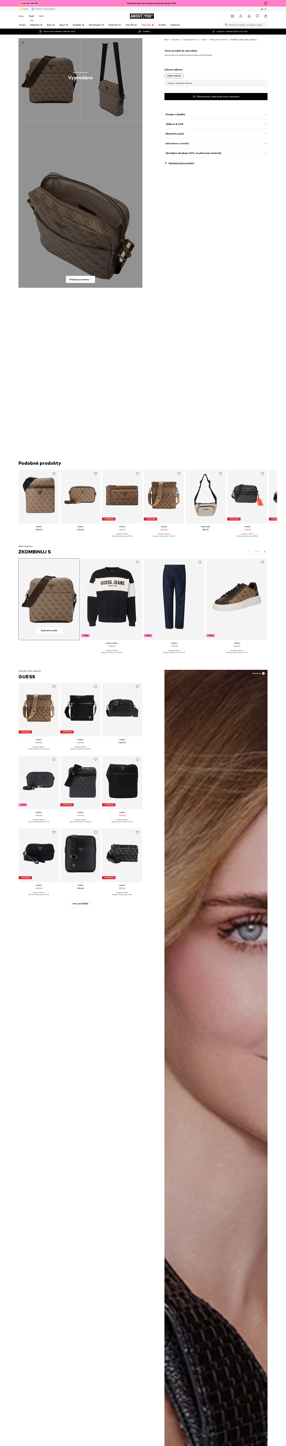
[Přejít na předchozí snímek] (248, 551)
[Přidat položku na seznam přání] (54, 474)
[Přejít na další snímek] (264, 551)
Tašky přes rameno (218, 39)
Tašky (203, 39)
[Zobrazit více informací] (39, 534)
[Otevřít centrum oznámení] (249, 16)
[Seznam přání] (257, 16)
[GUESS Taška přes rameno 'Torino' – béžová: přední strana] (49, 79)
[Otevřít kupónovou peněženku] (232, 16)
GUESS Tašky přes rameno (244, 39)
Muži (31, 16)
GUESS (26, 676)
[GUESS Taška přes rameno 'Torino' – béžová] (80, 205)
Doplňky (176, 39)
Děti (41, 16)
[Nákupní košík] (266, 16)
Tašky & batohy (190, 39)
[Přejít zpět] (22, 42)
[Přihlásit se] (241, 16)
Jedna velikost (174, 76)
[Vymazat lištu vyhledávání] (265, 25)
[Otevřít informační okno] (266, 3)
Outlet (25, 9)
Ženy (21, 16)
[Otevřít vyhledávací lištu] (225, 24)
